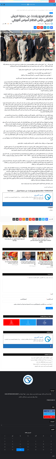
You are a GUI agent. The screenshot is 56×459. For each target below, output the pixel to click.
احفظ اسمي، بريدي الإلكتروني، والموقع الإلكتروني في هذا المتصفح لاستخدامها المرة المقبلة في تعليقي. (33, 304)
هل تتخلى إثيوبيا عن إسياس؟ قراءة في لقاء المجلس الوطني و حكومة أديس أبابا (28, 263)
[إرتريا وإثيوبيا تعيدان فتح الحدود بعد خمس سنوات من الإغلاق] (10, 256)
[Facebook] (51, 204)
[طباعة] (13, 219)
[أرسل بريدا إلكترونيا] (45, 24)
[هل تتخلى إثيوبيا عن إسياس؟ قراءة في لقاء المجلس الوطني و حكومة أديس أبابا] (27, 256)
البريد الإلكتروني (49, 299)
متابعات (46, 10)
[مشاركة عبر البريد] (17, 219)
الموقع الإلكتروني (23, 299)
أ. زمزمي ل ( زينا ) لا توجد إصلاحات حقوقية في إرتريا (41, 359)
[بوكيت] (20, 219)
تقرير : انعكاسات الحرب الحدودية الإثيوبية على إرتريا (41, 357)
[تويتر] (48, 27)
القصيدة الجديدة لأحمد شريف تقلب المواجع (43, 366)
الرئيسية (50, 10)
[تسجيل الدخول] (4, 5)
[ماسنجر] (35, 27)
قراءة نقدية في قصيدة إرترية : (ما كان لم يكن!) (39, 1)
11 (43, 444)
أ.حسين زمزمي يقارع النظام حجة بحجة (44, 362)
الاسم (51, 294)
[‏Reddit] (38, 27)
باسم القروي (48, 23)
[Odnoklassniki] (23, 219)
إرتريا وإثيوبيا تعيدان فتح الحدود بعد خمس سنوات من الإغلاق (11, 262)
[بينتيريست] (41, 27)
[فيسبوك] (51, 27)
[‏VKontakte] (27, 219)
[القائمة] (54, 5)
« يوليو (53, 455)
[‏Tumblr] (36, 219)
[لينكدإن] (45, 27)
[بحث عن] (1, 5)
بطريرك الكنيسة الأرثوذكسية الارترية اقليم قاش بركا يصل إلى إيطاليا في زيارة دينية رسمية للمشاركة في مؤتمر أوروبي (45, 263)
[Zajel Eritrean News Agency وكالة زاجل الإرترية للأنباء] (28, 4)
